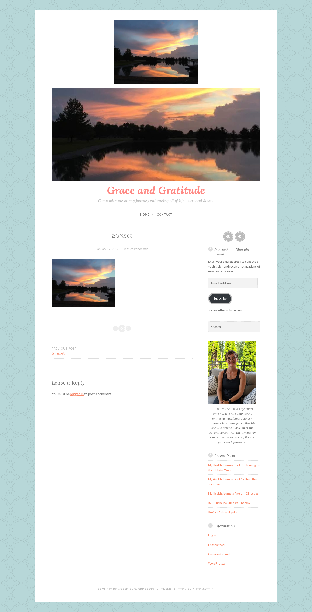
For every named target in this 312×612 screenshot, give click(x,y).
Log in (212, 535)
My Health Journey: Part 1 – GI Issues (233, 493)
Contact (164, 214)
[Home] (228, 236)
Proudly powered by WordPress (126, 589)
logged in (77, 394)
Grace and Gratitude (156, 190)
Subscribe (220, 298)
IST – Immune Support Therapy (229, 503)
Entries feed (216, 544)
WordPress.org (218, 563)
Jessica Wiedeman (136, 249)
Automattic (203, 589)
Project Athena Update (223, 512)
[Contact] (240, 236)
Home (144, 214)
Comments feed (219, 554)
